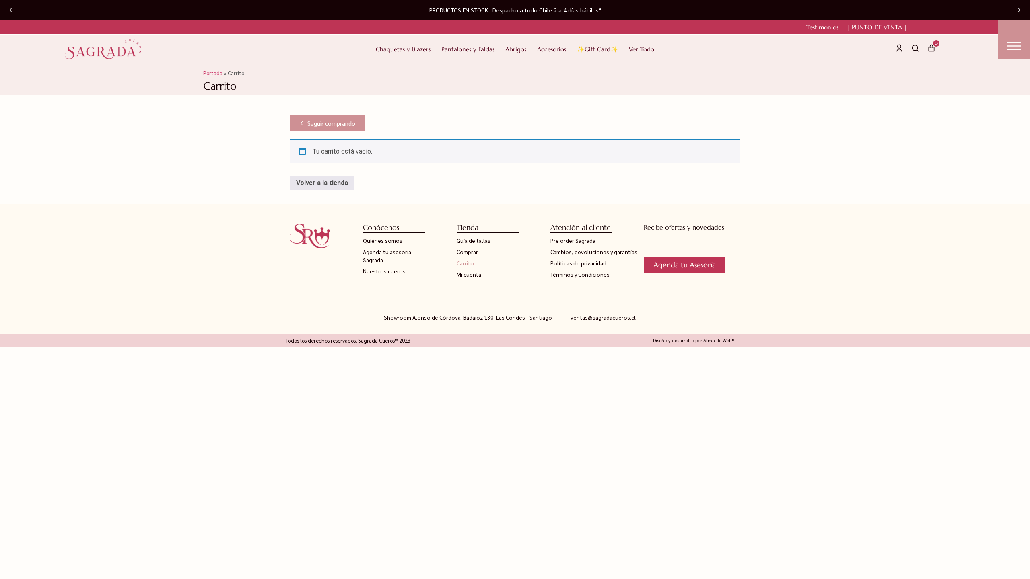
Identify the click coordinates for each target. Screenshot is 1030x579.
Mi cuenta (469, 274)
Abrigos (515, 49)
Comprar (467, 251)
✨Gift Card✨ (597, 49)
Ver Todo (641, 49)
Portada (212, 72)
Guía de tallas (473, 240)
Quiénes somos (382, 240)
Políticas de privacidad (578, 263)
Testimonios (822, 27)
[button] (10, 10)
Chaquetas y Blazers (403, 49)
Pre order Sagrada (572, 240)
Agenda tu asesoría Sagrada (387, 255)
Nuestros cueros (384, 271)
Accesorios (551, 49)
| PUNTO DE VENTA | (877, 27)
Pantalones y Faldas (467, 49)
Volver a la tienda (322, 183)
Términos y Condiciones (580, 274)
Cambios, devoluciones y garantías (593, 251)
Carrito (465, 263)
